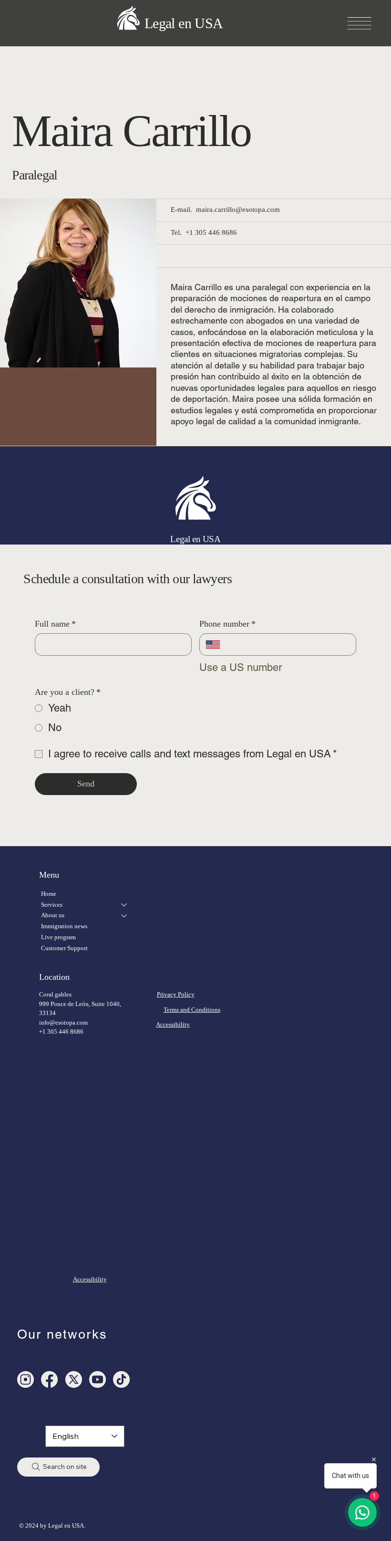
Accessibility (173, 1024)
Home (48, 893)
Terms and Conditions (192, 1009)
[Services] (124, 905)
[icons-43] (121, 1379)
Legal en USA (183, 23)
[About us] (124, 915)
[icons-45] (25, 1379)
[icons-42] (49, 1379)
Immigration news (64, 926)
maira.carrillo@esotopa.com (238, 209)
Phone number (227, 624)
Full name (55, 624)
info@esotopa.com (63, 1022)
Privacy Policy (176, 994)
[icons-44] (97, 1379)
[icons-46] (73, 1379)
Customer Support (64, 948)
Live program (58, 937)
